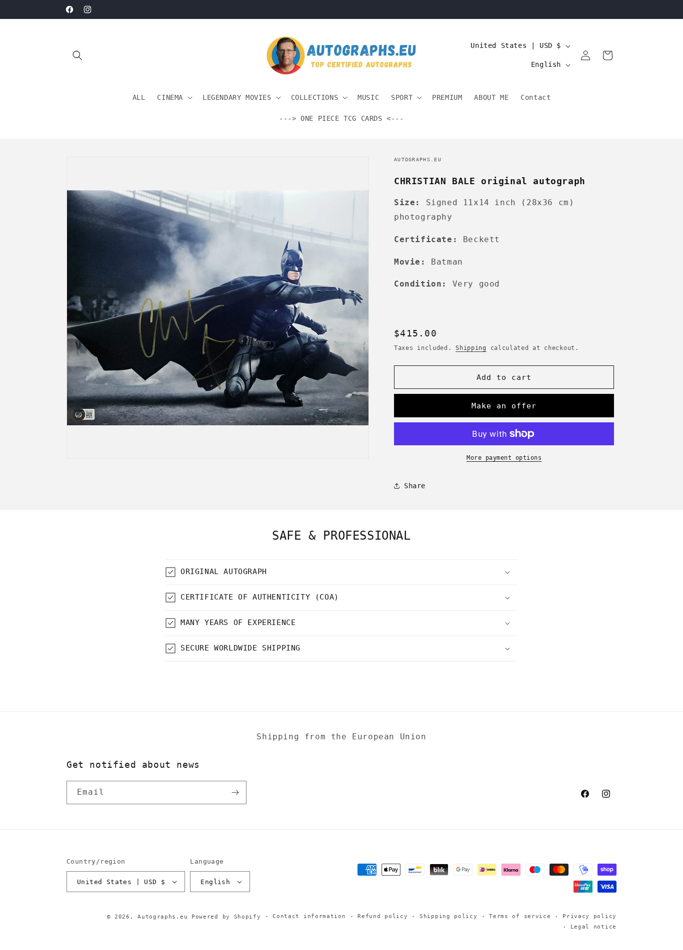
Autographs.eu (163, 917)
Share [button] (415, 486)
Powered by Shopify (226, 917)
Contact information (309, 916)
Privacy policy (589, 916)
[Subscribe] (235, 792)
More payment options (504, 457)
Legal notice (593, 927)
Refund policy (383, 916)
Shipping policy (449, 916)
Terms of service (519, 916)
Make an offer (504, 405)
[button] (77, 55)
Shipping (471, 347)
